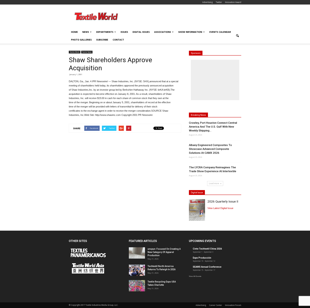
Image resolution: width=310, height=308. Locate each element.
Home (74, 31)
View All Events (195, 276)
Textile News (87, 52)
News (85, 31)
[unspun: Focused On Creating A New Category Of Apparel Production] (137, 253)
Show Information (190, 31)
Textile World (74, 52)
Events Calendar (220, 31)
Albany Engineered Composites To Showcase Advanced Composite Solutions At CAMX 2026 (210, 148)
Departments (104, 31)
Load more (214, 183)
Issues (124, 31)
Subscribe (102, 39)
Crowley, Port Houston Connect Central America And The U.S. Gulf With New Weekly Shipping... (213, 126)
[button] (237, 36)
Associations (162, 31)
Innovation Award (233, 2)
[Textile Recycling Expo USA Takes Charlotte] (137, 285)
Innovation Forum (233, 305)
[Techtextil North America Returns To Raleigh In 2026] (137, 270)
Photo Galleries (81, 39)
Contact (118, 39)
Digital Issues (141, 31)
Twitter (219, 2)
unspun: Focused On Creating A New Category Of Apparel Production (164, 252)
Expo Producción (202, 257)
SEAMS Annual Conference (207, 267)
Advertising (207, 2)
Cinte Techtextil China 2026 (207, 248)
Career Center (215, 305)
